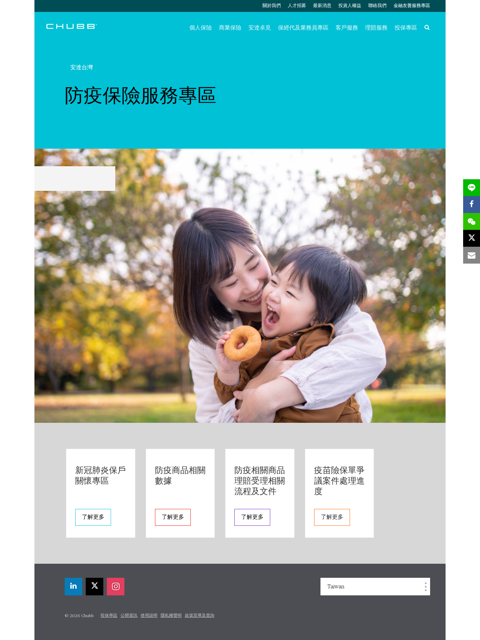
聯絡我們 (377, 6)
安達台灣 (81, 67)
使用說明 (149, 616)
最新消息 (322, 6)
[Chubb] (71, 26)
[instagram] (115, 586)
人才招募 (297, 6)
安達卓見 (259, 28)
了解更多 (93, 517)
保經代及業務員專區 (303, 28)
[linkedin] (73, 586)
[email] (471, 255)
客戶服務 (347, 28)
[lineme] (471, 187)
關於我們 (271, 6)
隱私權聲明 (171, 616)
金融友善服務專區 (412, 6)
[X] (94, 586)
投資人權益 (349, 6)
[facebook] (471, 204)
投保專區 (406, 28)
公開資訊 (129, 616)
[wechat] (471, 221)
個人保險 (200, 28)
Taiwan (335, 586)
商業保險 (230, 28)
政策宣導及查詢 (199, 616)
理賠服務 (376, 28)
